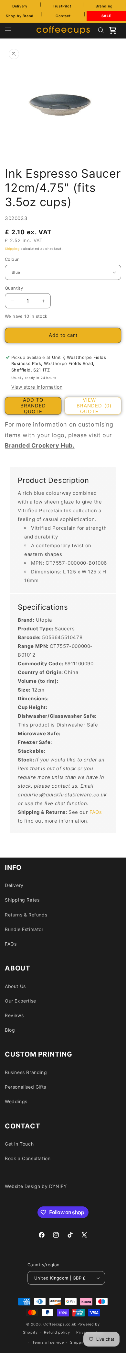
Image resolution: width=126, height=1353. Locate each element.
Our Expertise (20, 1001)
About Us (15, 986)
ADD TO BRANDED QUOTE (33, 406)
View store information (36, 387)
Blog (10, 1030)
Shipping (12, 248)
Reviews (14, 1015)
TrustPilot (62, 6)
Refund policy (57, 1332)
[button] (8, 30)
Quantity (14, 288)
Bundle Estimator (24, 929)
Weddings (16, 1101)
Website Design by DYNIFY (36, 1186)
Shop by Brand (20, 16)
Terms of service (48, 1342)
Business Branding (26, 1072)
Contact (63, 16)
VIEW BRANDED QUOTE (94, 406)
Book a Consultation (27, 1158)
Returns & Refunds (26, 914)
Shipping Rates (22, 900)
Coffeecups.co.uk (59, 1324)
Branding (104, 6)
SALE (106, 16)
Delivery (19, 6)
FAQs (95, 812)
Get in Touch (19, 1144)
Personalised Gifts (25, 1087)
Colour (12, 259)
